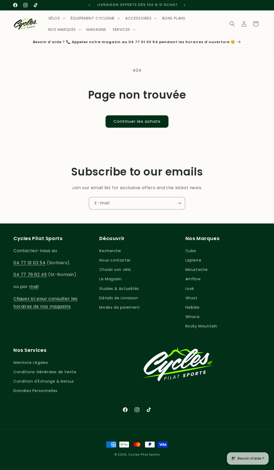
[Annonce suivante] (185, 5)
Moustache (196, 269)
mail (34, 287)
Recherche (110, 250)
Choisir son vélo (115, 269)
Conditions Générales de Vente (44, 372)
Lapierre (193, 260)
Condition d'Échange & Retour (43, 381)
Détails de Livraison (118, 298)
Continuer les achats (137, 121)
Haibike (192, 307)
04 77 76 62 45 (30, 274)
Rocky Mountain (201, 326)
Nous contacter (115, 260)
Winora (192, 316)
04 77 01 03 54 (29, 263)
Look (189, 288)
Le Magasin (110, 279)
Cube (190, 250)
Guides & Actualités (119, 288)
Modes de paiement (119, 307)
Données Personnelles (35, 390)
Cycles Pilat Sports (144, 454)
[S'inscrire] (179, 203)
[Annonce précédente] (89, 5)
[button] (56, 18)
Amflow (193, 279)
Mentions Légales (30, 362)
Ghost (191, 298)
